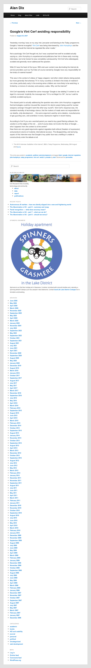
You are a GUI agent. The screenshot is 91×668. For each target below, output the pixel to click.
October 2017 (15, 375)
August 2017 (14, 380)
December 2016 (15, 393)
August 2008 (14, 573)
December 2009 (15, 535)
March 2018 (14, 370)
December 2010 (15, 505)
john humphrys (15, 157)
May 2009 (13, 550)
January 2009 (15, 560)
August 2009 (14, 543)
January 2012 (15, 475)
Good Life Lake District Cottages (65, 289)
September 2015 (16, 410)
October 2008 (15, 568)
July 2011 (13, 488)
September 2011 (16, 483)
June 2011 (13, 490)
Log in (12, 652)
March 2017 (14, 390)
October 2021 (15, 338)
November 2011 (15, 480)
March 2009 (14, 555)
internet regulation (74, 155)
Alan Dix (17, 7)
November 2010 (15, 508)
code (37, 15)
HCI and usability (16, 631)
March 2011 (14, 498)
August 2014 (14, 433)
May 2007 (13, 608)
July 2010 (13, 518)
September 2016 (16, 395)
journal (12, 634)
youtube (48, 157)
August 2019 (14, 368)
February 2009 (15, 558)
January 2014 (15, 435)
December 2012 (15, 453)
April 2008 (13, 583)
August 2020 (14, 358)
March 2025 (14, 320)
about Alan (28, 15)
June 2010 (13, 520)
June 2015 (13, 415)
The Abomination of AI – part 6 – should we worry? (28, 214)
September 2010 (16, 513)
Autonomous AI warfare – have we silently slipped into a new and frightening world (40, 204)
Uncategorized (15, 641)
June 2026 (13, 300)
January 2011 (15, 503)
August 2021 (14, 343)
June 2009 (13, 548)
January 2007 (15, 615)
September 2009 (16, 540)
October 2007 (15, 598)
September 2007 (16, 600)
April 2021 (13, 350)
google (65, 155)
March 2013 (14, 450)
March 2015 (14, 420)
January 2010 (15, 533)
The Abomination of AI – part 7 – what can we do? (28, 212)
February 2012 (15, 473)
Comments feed (15, 658)
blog (19, 15)
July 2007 (13, 605)
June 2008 (13, 578)
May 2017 (13, 385)
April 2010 (13, 525)
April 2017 (13, 388)
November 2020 (15, 353)
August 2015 (14, 413)
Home (13, 15)
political (35, 155)
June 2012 (13, 465)
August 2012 (14, 460)
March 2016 (14, 405)
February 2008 (15, 588)
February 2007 (15, 613)
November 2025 (15, 310)
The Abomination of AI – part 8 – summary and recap (29, 207)
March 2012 (14, 470)
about (16, 188)
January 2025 (15, 323)
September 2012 (16, 458)
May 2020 (13, 360)
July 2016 (13, 398)
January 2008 (15, 590)
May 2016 (13, 400)
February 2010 (15, 530)
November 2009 (15, 538)
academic (29, 155)
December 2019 (15, 365)
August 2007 (14, 603)
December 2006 (15, 618)
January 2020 (15, 363)
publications (18, 196)
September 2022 (16, 335)
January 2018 (15, 373)
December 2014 (15, 425)
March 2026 (14, 308)
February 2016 (15, 408)
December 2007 (15, 593)
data (15, 191)
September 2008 (16, 570)
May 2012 (13, 468)
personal (13, 636)
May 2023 (13, 333)
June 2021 (13, 348)
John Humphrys (66, 45)
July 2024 (13, 328)
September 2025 (16, 313)
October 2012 (15, 455)
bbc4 (60, 155)
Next (78, 23)
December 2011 (15, 478)
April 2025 (13, 318)
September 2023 (16, 330)
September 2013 (16, 443)
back (18, 147)
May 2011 (13, 493)
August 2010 (14, 515)
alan (54, 157)
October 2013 (15, 440)
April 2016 (13, 403)
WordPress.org (15, 660)
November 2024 (15, 325)
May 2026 (13, 303)
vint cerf (36, 157)
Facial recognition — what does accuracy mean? (28, 209)
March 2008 (14, 585)
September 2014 (16, 430)
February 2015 (15, 423)
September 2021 (16, 340)
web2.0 (42, 157)
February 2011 (15, 500)
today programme (27, 157)
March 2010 (14, 528)
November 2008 (15, 565)
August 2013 (14, 445)
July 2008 (13, 575)
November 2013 (15, 438)
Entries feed (14, 655)
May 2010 (13, 523)
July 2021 (13, 345)
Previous (14, 23)
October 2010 (15, 510)
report (16, 193)
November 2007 (15, 595)
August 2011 (14, 485)
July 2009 (13, 545)
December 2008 (15, 563)
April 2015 (13, 418)
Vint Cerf (35, 45)
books (12, 629)
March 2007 (14, 610)
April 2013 (13, 448)
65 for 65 (46, 15)
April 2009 (13, 553)
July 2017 (13, 383)
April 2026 (13, 305)
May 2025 (13, 315)
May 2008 (13, 580)
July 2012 (13, 463)
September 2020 (16, 355)
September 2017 (16, 378)
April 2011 (13, 495)
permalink (69, 157)
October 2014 (15, 428)
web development (45, 155)
